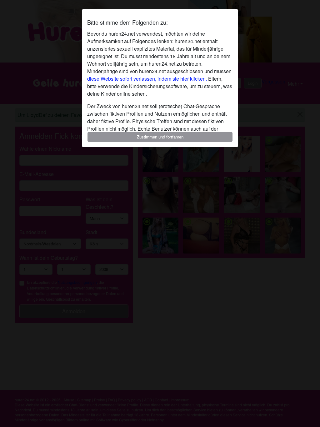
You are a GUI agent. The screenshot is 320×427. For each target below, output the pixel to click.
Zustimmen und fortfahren (160, 137)
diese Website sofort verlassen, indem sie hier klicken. (147, 78)
